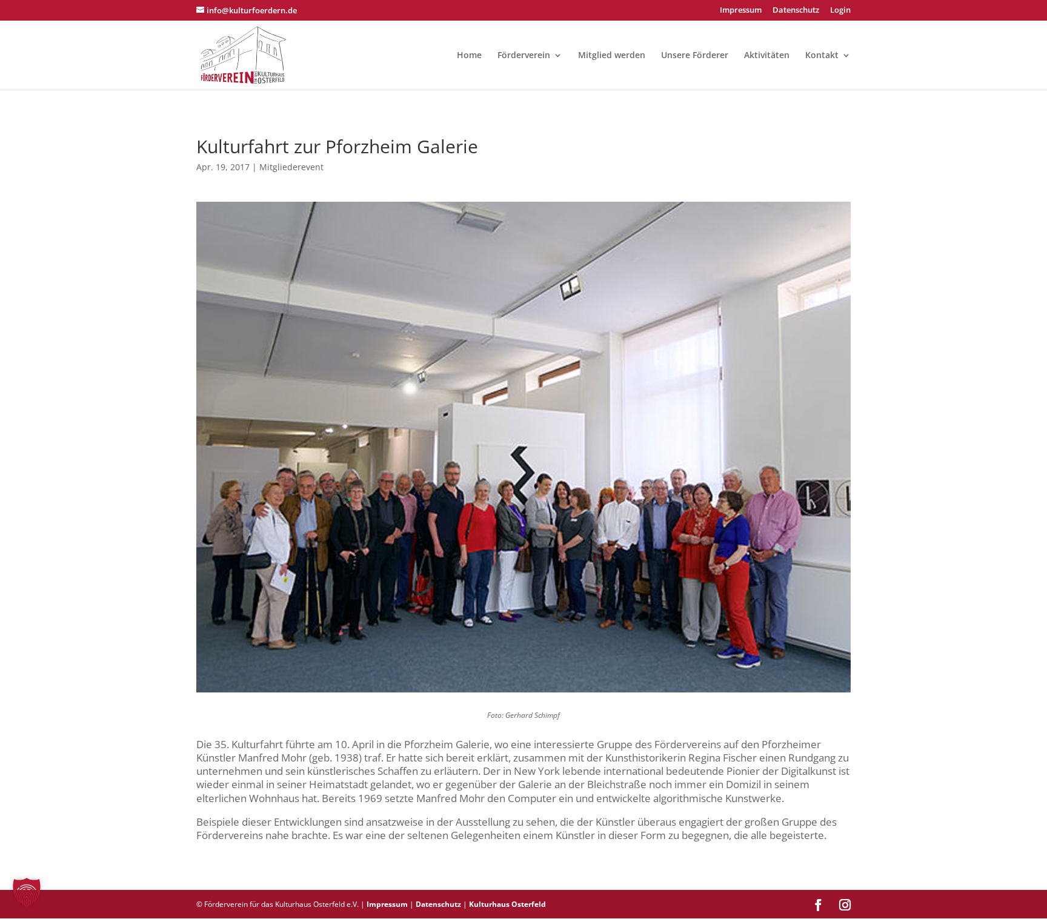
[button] (26, 892)
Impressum (741, 10)
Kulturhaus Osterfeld (507, 904)
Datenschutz (796, 10)
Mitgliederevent (291, 167)
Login (840, 10)
